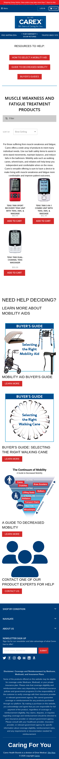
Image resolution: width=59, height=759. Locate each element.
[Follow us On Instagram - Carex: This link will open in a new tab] (14, 658)
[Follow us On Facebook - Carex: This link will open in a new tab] (9, 658)
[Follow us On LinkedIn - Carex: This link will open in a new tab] (29, 658)
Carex (37, 756)
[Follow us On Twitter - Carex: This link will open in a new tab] (4, 658)
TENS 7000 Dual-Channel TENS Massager (15, 260)
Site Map (51, 753)
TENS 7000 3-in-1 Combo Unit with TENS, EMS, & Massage (44, 209)
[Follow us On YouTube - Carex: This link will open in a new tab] (24, 658)
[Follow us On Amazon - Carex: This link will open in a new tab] (34, 658)
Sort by (6, 132)
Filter (11, 118)
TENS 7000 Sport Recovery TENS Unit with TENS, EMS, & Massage (15, 209)
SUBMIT (43, 651)
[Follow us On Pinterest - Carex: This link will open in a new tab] (19, 658)
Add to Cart (14, 220)
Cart (55, 9)
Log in (42, 8)
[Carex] (30, 23)
